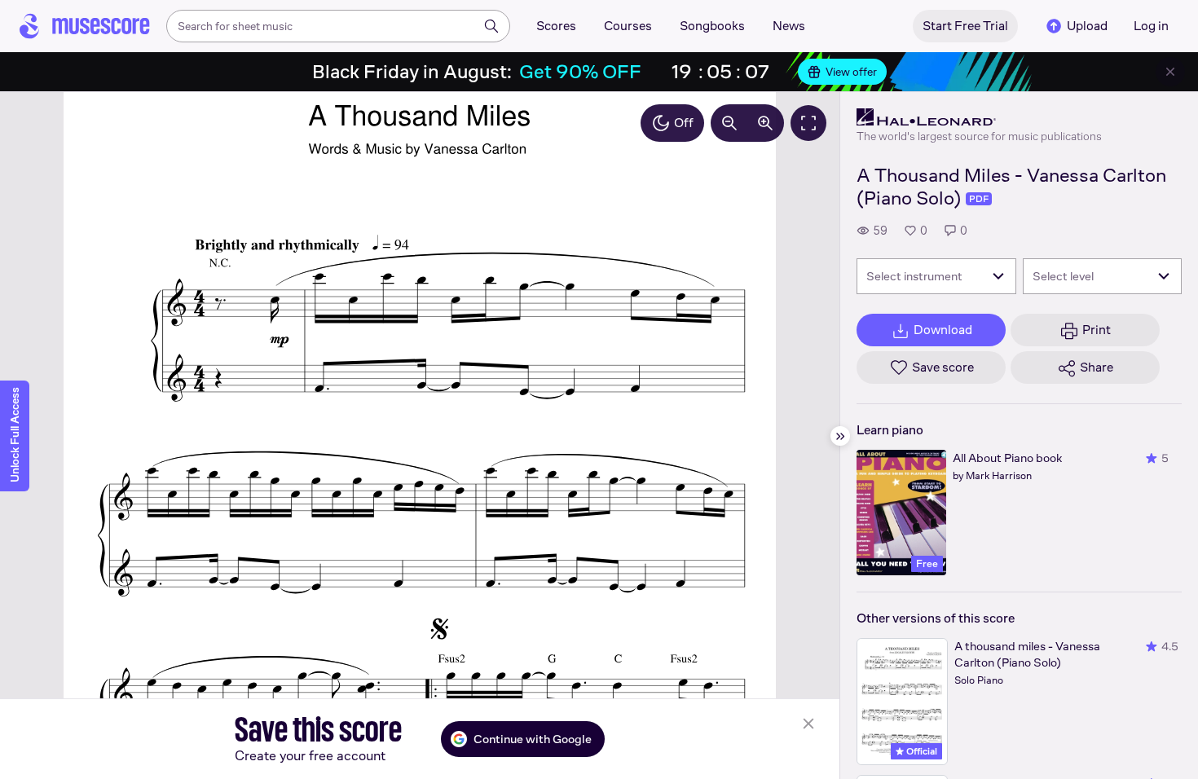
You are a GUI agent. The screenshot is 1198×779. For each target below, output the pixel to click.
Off (684, 123)
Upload (1087, 26)
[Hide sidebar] (840, 436)
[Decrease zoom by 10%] (729, 123)
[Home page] (85, 26)
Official (920, 751)
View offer (851, 71)
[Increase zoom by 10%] (765, 123)
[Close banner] (1170, 71)
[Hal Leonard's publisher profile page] (979, 117)
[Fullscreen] (808, 123)
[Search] (491, 26)
